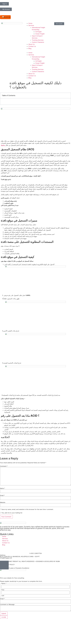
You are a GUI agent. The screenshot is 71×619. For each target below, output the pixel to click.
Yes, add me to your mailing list (11, 512)
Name (2, 488)
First (2, 589)
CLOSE (3, 617)
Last (2, 595)
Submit (3, 613)
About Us (31, 44)
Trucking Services (37, 40)
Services (31, 25)
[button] (35, 50)
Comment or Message (7, 604)
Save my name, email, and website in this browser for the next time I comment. (27, 509)
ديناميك (3, 145)
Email (2, 495)
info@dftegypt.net (6, 558)
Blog (29, 48)
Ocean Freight (40, 34)
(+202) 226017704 (35, 553)
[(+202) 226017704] (35, 550)
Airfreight (38, 32)
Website (2, 502)
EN (8, 17)
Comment (4, 466)
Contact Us (32, 46)
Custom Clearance (38, 42)
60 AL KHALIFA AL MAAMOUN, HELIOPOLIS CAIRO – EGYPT (20, 556)
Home (30, 23)
